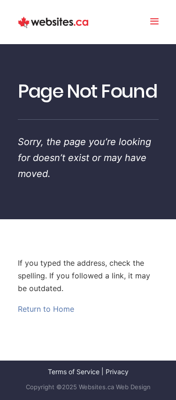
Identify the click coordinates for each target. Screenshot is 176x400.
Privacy (117, 372)
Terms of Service (73, 372)
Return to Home (46, 309)
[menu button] (154, 22)
